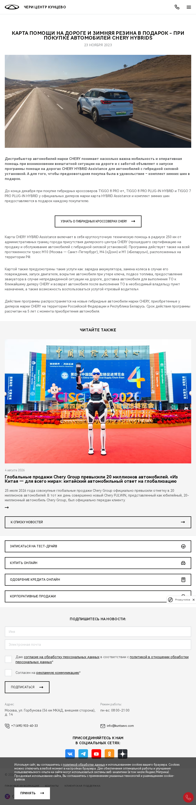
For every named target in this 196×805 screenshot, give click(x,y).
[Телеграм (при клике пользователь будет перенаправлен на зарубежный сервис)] (83, 754)
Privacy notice (182, 599)
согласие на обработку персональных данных (61, 657)
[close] (194, 599)
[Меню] (189, 7)
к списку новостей (27, 522)
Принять (27, 793)
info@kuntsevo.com (120, 726)
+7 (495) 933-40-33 (24, 726)
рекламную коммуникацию (57, 673)
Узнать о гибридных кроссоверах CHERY (94, 221)
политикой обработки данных (84, 764)
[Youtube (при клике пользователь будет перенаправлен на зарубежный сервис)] (96, 754)
